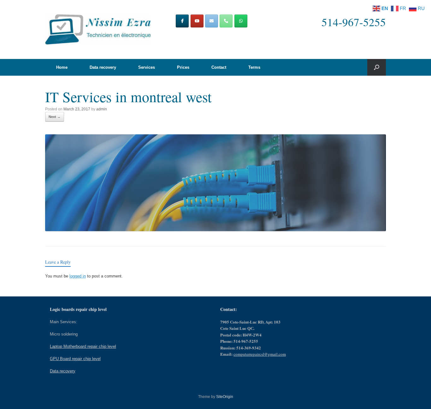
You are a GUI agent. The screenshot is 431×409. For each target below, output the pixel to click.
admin (101, 109)
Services (146, 67)
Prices (183, 67)
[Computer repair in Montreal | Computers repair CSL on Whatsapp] (240, 21)
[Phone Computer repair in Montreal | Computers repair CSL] (226, 21)
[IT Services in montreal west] (215, 229)
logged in (77, 276)
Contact (218, 67)
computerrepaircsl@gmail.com (259, 354)
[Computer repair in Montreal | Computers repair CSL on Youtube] (197, 21)
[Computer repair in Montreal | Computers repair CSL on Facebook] (182, 21)
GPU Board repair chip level (75, 358)
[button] (376, 67)
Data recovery (103, 67)
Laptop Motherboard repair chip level (83, 346)
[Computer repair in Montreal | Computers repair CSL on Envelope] (211, 21)
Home (62, 67)
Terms (254, 67)
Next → (55, 117)
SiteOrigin (224, 397)
